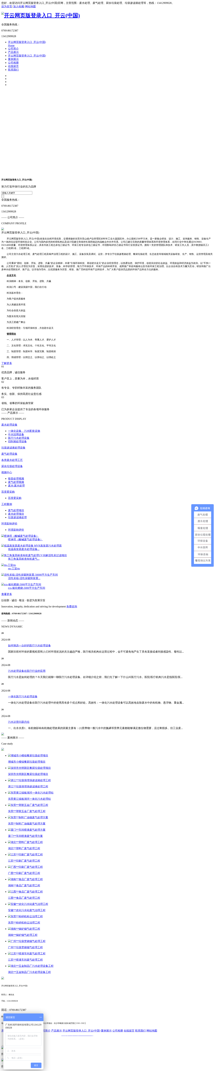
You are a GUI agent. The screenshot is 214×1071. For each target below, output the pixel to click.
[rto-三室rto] (8, 565)
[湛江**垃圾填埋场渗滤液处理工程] (29, 780)
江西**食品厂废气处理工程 (24, 897)
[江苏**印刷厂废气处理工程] (25, 854)
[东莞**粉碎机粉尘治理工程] (25, 916)
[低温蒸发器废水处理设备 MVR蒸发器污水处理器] (31, 545)
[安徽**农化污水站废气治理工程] (28, 904)
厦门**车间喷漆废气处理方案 (25, 836)
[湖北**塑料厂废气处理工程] (25, 842)
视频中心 (6, 472)
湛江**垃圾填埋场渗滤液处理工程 (28, 786)
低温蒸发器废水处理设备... (23, 549)
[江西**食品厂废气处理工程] (25, 891)
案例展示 (13, 59)
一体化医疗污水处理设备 (22, 696)
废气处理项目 (16, 510)
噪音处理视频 (16, 478)
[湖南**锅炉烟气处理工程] (24, 928)
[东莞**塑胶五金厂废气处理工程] (28, 805)
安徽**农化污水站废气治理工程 (26, 910)
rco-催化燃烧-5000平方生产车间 (26, 588)
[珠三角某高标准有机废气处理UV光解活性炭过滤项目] (34, 555)
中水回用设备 (16, 434)
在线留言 (13, 66)
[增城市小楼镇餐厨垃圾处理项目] (28, 755)
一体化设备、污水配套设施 (24, 430)
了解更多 (6, 363)
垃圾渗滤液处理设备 (13, 447)
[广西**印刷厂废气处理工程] (25, 866)
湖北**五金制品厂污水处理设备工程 (29, 972)
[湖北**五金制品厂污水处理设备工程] (31, 965)
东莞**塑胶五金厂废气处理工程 (26, 811)
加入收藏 (18, 6)
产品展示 (13, 52)
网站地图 (30, 6)
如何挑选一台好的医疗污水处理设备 (29, 645)
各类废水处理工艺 (12, 460)
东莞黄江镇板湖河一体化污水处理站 (29, 798)
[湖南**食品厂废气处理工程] (25, 879)
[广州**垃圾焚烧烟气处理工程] (26, 941)
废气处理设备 (9, 453)
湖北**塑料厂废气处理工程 (24, 848)
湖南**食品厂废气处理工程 (24, 885)
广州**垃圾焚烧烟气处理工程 (25, 947)
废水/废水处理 (16, 485)
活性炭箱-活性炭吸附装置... (24, 578)
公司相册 (13, 62)
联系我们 (13, 69)
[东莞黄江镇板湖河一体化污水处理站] (31, 792)
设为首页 (6, 6)
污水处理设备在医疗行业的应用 (26, 670)
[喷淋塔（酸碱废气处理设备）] (20, 535)
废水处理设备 (9, 424)
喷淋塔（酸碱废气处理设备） (25, 539)
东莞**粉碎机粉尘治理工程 (24, 922)
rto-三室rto (14, 568)
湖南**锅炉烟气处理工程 (22, 935)
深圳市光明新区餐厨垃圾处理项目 (28, 774)
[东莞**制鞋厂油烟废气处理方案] (28, 817)
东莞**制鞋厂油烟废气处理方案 (26, 823)
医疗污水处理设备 (18, 437)
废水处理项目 (16, 513)
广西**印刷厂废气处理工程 (24, 873)
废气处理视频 (16, 482)
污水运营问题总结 (18, 721)
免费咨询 (71, 606)
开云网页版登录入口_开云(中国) (27, 55)
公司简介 (13, 48)
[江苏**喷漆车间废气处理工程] (26, 953)
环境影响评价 (9, 523)
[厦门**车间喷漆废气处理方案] (26, 829)
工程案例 (6, 504)
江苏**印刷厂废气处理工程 (24, 860)
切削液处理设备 (17, 441)
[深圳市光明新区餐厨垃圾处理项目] (29, 767)
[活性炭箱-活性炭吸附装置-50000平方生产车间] (29, 574)
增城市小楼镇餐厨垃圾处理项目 (26, 761)
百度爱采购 (8, 491)
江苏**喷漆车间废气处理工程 (25, 959)
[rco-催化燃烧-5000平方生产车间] (21, 584)
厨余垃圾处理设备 (12, 466)
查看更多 (6, 594)
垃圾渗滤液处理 (17, 517)
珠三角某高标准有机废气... (23, 558)
